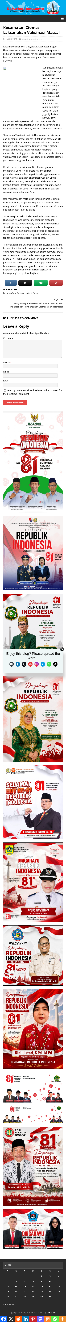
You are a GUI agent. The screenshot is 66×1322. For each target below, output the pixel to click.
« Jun (5, 1304)
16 (41, 1286)
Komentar (8, 338)
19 (7, 1291)
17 (50, 1286)
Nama (6, 362)
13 (16, 1286)
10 (50, 1281)
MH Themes (52, 1312)
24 (50, 1291)
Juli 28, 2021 (11, 39)
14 (24, 1286)
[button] (61, 18)
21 (24, 1291)
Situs (5, 380)
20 (16, 1291)
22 (33, 1291)
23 (41, 1291)
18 (58, 1286)
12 (7, 1286)
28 (24, 1296)
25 (58, 1291)
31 (50, 1296)
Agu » (11, 1304)
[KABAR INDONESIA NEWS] (33, 13)
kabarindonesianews (32, 39)
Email (6, 371)
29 (33, 1296)
